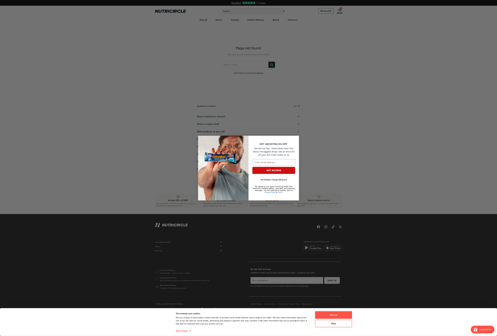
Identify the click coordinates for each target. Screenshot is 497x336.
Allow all (333, 315)
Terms (280, 192)
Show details (182, 331)
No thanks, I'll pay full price (274, 180)
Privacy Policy (270, 192)
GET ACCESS (273, 170)
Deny (333, 323)
